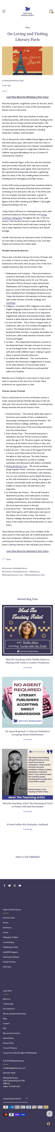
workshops (10, 303)
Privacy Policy (8, 1043)
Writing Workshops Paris (16, 466)
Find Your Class (9, 918)
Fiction (5, 922)
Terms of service (10, 1048)
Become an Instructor (11, 1033)
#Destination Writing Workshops (15, 571)
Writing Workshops (16, 1061)
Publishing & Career (10, 947)
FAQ (4, 1028)
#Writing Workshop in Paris (12, 575)
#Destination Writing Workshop (14, 568)
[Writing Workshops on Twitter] (9, 885)
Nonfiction (7, 927)
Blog (28, 27)
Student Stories (9, 962)
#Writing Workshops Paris (35, 575)
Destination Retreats (11, 957)
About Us (6, 999)
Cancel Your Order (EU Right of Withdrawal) (20, 1053)
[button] (51, 11)
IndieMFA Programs (10, 952)
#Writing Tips (34, 571)
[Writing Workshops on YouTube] (19, 885)
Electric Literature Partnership (14, 1013)
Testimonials (8, 1004)
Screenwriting (8, 942)
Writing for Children (10, 937)
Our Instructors (9, 1009)
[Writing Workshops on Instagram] (14, 885)
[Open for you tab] (48, 1124)
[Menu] (4, 11)
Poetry (5, 932)
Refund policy (8, 1038)
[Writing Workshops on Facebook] (4, 885)
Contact (6, 1023)
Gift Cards (7, 967)
